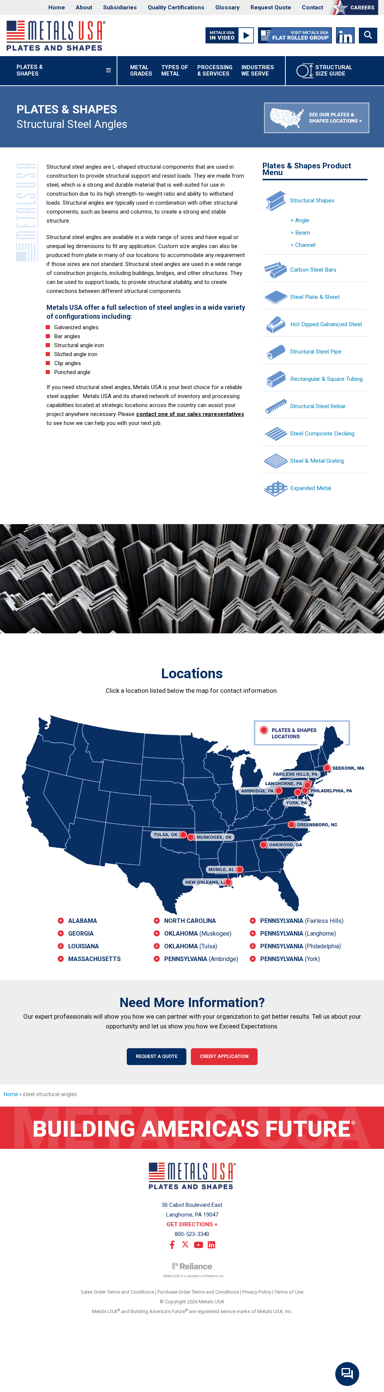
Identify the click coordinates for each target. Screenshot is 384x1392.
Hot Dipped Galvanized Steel (326, 324)
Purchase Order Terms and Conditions (198, 1292)
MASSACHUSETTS (94, 959)
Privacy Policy (256, 1292)
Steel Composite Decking (322, 433)
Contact (312, 7)
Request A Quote (156, 1056)
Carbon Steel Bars (313, 269)
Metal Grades (141, 70)
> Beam (300, 232)
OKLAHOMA (197, 933)
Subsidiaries (120, 7)
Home (56, 7)
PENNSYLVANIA (201, 959)
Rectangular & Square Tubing (326, 378)
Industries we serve (258, 70)
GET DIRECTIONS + (192, 1224)
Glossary (227, 7)
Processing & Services (214, 70)
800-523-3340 (192, 1234)
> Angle (300, 220)
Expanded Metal (310, 487)
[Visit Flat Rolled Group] (295, 35)
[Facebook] (172, 1244)
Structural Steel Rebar (318, 406)
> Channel (303, 245)
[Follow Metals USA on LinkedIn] (345, 35)
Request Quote (270, 7)
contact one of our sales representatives (190, 414)
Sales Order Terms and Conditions (117, 1292)
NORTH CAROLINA (190, 920)
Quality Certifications (176, 7)
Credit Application (224, 1056)
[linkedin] (211, 1244)
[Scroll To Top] (371, 1383)
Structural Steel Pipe (316, 351)
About (84, 7)
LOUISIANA (83, 946)
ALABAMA (82, 920)
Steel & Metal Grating (317, 460)
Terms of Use (288, 1292)
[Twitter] (185, 1244)
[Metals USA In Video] (230, 35)
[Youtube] (198, 1244)
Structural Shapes (312, 200)
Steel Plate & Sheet (315, 296)
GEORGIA (81, 933)
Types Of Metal (174, 70)
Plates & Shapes (39, 70)
